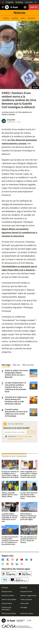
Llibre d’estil (24, 603)
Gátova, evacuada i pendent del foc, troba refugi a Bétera (9, 494)
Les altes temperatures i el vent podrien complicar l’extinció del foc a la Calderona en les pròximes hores (10, 540)
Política (6, 18)
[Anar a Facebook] (3, 559)
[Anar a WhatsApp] (3, 564)
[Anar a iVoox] (7, 564)
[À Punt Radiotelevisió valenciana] (13, 620)
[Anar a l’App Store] (25, 574)
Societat (15, 18)
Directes (34, 7)
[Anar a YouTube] (22, 559)
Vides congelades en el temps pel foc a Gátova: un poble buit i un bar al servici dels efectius (28, 474)
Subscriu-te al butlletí (9, 599)
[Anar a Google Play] (9, 574)
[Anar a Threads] (31, 559)
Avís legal (23, 607)
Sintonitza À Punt (26, 591)
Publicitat (23, 587)
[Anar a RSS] (22, 564)
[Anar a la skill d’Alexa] (5, 580)
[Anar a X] (8, 559)
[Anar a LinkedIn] (17, 564)
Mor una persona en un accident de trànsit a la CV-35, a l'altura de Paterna (28, 539)
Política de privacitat (9, 613)
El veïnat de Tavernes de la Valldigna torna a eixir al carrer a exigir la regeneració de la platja (10, 474)
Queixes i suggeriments (28, 595)
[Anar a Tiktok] (17, 559)
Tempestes (19, 2)
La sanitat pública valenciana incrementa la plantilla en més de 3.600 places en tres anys (10, 517)
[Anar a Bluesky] (27, 559)
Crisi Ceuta (29, 2)
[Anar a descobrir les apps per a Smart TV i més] (19, 580)
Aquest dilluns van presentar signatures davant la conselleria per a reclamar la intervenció (19, 232)
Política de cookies (26, 613)
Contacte (5, 587)
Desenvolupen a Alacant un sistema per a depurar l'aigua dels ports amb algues (28, 516)
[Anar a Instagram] (12, 559)
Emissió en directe (8, 595)
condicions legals (22, 436)
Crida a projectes (26, 599)
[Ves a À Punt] (11, 7)
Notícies (19, 13)
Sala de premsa (7, 591)
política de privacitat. (15, 439)
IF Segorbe (9, 2)
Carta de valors (7, 603)
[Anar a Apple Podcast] (12, 564)
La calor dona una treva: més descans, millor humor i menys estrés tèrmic (28, 495)
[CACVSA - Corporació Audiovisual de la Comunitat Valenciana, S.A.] (17, 626)
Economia (31, 18)
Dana (23, 18)
